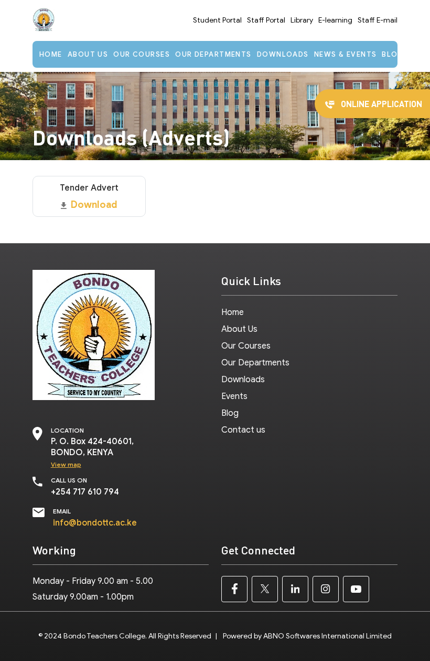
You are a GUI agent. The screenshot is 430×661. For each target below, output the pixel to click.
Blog (393, 54)
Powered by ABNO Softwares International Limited (307, 636)
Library (302, 20)
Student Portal (217, 20)
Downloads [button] (283, 54)
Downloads (243, 379)
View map (66, 464)
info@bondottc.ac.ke (95, 523)
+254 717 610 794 (85, 492)
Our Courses (141, 54)
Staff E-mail (377, 20)
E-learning (335, 20)
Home (50, 54)
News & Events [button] (345, 54)
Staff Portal (266, 20)
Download (94, 204)
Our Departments (213, 54)
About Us (88, 54)
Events (234, 396)
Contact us (243, 430)
